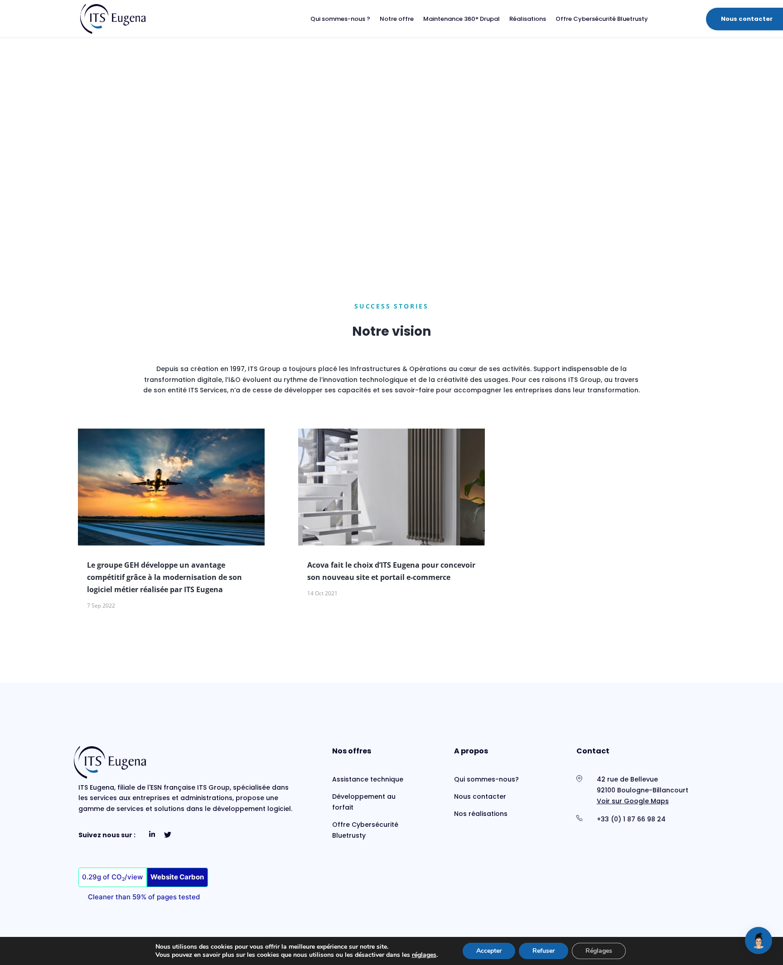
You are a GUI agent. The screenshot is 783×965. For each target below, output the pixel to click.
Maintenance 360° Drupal (461, 19)
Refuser (543, 950)
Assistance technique (367, 779)
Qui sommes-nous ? (340, 19)
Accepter (489, 950)
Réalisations (527, 19)
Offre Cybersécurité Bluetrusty (602, 19)
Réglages (598, 950)
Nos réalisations (481, 813)
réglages (424, 955)
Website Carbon (177, 877)
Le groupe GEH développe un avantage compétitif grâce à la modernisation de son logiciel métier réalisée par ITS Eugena (164, 577)
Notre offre (397, 19)
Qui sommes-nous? (486, 779)
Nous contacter (747, 18)
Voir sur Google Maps (633, 801)
